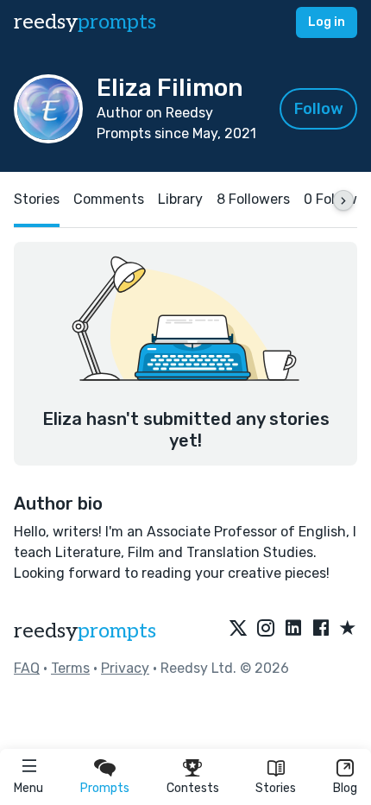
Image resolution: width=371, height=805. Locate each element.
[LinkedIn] (293, 628)
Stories (275, 788)
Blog (345, 788)
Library (180, 199)
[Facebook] (321, 628)
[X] (238, 628)
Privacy (125, 668)
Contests (193, 788)
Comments (108, 199)
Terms (70, 668)
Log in (326, 22)
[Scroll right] (343, 200)
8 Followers (253, 199)
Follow (318, 108)
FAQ (27, 668)
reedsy (85, 22)
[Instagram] (265, 628)
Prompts (104, 788)
